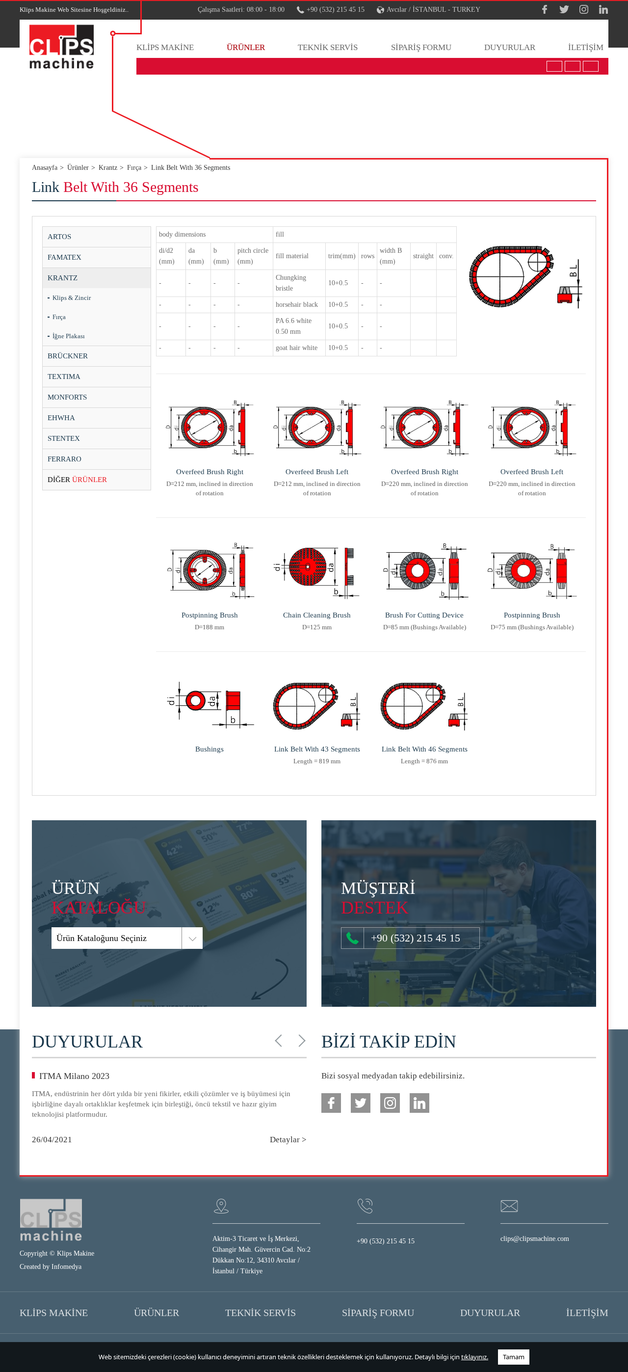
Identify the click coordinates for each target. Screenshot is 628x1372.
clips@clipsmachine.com (534, 1238)
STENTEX (64, 438)
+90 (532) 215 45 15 (336, 9)
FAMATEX (64, 257)
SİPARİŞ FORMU (421, 47)
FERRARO (64, 459)
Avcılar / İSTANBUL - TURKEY (433, 9)
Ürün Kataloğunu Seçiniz (101, 938)
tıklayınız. (474, 1356)
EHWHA (61, 418)
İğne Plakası (68, 336)
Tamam (513, 1356)
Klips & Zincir (71, 297)
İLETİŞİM (585, 47)
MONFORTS (67, 397)
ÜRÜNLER (246, 47)
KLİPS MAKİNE (165, 47)
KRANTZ (63, 278)
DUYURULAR (509, 47)
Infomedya (66, 1266)
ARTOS (59, 237)
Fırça (59, 317)
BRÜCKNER (68, 356)
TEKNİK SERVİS (328, 47)
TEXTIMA (64, 376)
